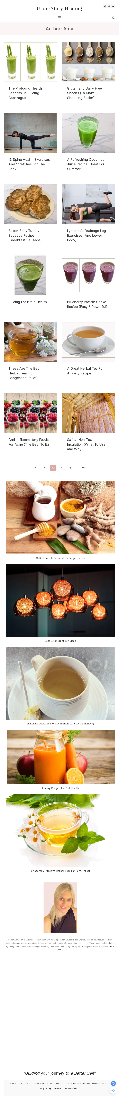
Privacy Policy (19, 1084)
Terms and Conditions (47, 1084)
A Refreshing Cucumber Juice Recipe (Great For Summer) (86, 164)
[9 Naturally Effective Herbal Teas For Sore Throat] (60, 830)
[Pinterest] (113, 6)
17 (83, 468)
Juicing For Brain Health (27, 302)
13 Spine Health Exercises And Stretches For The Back (29, 164)
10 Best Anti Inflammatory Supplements (60, 558)
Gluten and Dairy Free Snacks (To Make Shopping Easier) (84, 93)
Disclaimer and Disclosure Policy (87, 1084)
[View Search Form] (113, 17)
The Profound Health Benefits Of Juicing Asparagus (25, 93)
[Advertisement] (60, 977)
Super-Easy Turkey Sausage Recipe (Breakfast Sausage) (25, 235)
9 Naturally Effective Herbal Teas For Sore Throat (60, 871)
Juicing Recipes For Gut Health (60, 788)
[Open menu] (59, 18)
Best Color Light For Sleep (60, 641)
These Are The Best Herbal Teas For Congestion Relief (24, 373)
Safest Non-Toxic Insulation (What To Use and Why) (86, 444)
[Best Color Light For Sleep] (60, 600)
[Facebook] (105, 6)
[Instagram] (109, 6)
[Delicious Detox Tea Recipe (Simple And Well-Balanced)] (60, 683)
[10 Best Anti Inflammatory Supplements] (60, 517)
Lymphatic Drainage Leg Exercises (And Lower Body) (86, 235)
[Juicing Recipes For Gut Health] (60, 757)
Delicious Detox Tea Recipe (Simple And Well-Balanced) (60, 724)
